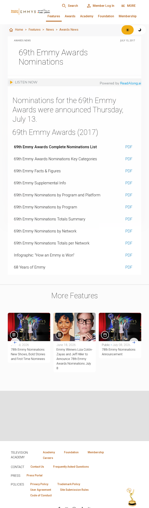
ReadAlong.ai (130, 83)
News (50, 29)
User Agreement (40, 489)
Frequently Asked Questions (71, 466)
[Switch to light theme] (127, 30)
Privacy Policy (39, 484)
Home (19, 29)
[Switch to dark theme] (140, 30)
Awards (70, 16)
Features (54, 16)
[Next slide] (134, 342)
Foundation (106, 16)
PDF (128, 147)
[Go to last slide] (15, 342)
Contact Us (37, 466)
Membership (128, 16)
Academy (86, 16)
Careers (48, 457)
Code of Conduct (41, 495)
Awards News (68, 29)
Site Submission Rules (74, 489)
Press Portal (34, 475)
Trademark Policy (68, 484)
